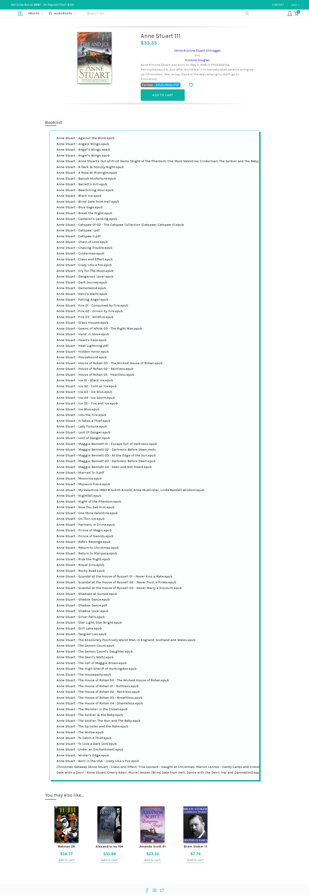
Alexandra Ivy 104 (109, 846)
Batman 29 (66, 846)
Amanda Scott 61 (152, 846)
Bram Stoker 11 (195, 846)
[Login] (290, 13)
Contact (278, 4)
